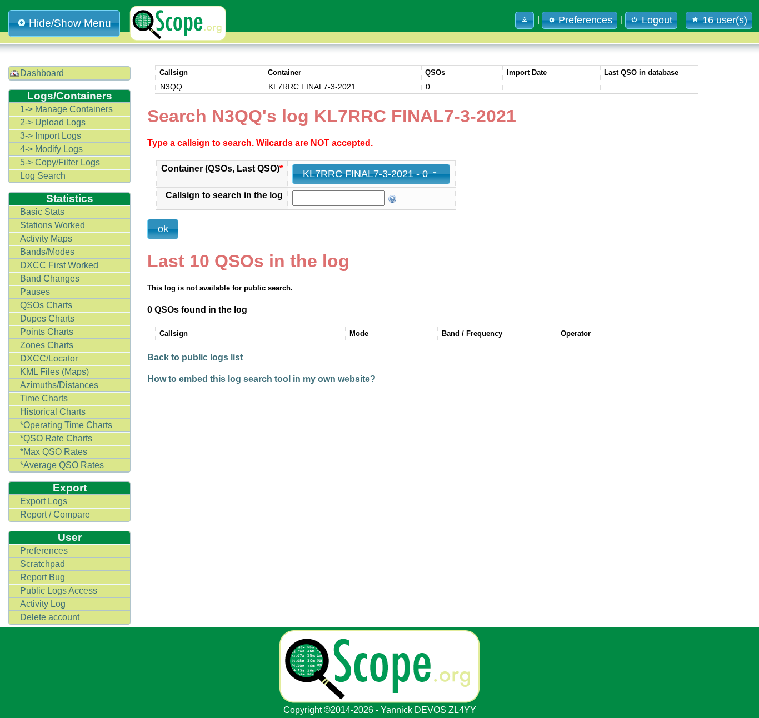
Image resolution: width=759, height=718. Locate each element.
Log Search (43, 175)
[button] (524, 20)
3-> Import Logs (50, 135)
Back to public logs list (195, 357)
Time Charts (44, 398)
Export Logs (43, 501)
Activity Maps (46, 238)
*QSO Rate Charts (56, 438)
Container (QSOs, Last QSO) (222, 168)
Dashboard (42, 73)
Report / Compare (55, 514)
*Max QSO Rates (53, 451)
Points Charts (46, 332)
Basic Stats (42, 212)
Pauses (35, 292)
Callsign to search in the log (224, 195)
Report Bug (42, 577)
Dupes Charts (47, 318)
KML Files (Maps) (54, 371)
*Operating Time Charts (66, 425)
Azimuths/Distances (59, 385)
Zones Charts (46, 345)
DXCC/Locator (49, 358)
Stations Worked (52, 225)
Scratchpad (42, 564)
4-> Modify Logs (51, 149)
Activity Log (43, 604)
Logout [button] (657, 20)
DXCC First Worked (59, 265)
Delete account (49, 617)
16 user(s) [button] (724, 20)
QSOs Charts (46, 305)
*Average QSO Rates (62, 465)
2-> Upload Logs (53, 122)
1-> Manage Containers (66, 109)
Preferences (44, 550)
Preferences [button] (585, 20)
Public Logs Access (58, 590)
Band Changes (49, 278)
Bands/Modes (47, 252)
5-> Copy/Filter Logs (60, 162)
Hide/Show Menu (70, 23)
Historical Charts (53, 411)
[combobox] (371, 174)
